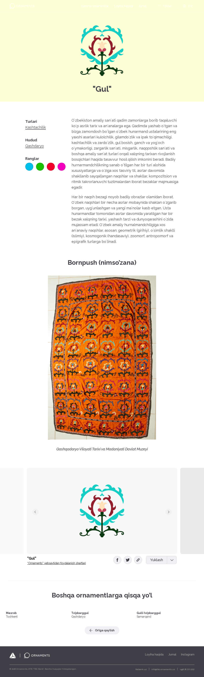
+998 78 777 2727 (187, 669)
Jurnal (142, 6)
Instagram (187, 654)
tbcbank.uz (141, 669)
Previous (35, 512)
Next (168, 512)
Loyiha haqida (123, 6)
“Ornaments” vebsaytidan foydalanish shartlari (56, 563)
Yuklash (156, 560)
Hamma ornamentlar (95, 6)
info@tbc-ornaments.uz (163, 669)
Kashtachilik (35, 127)
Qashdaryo (34, 146)
